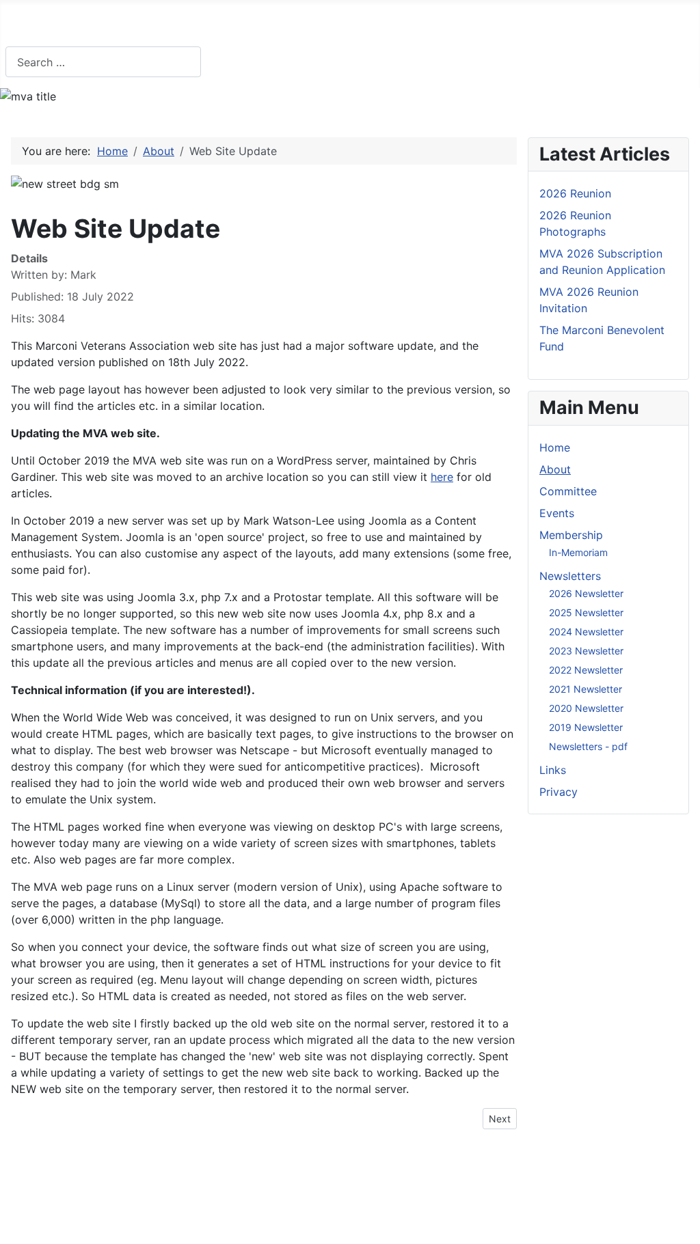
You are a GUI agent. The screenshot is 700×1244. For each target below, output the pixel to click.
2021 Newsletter (585, 689)
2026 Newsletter (586, 593)
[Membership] (359, 26)
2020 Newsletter (586, 708)
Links (515, 25)
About (92, 25)
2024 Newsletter (586, 631)
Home (34, 25)
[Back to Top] (683, 1227)
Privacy (575, 25)
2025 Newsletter (586, 612)
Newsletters (425, 25)
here (442, 477)
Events (238, 25)
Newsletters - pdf (588, 746)
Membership (316, 25)
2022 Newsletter (586, 670)
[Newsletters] (467, 26)
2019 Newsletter (586, 727)
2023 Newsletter (586, 650)
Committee (164, 25)
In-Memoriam (578, 552)
